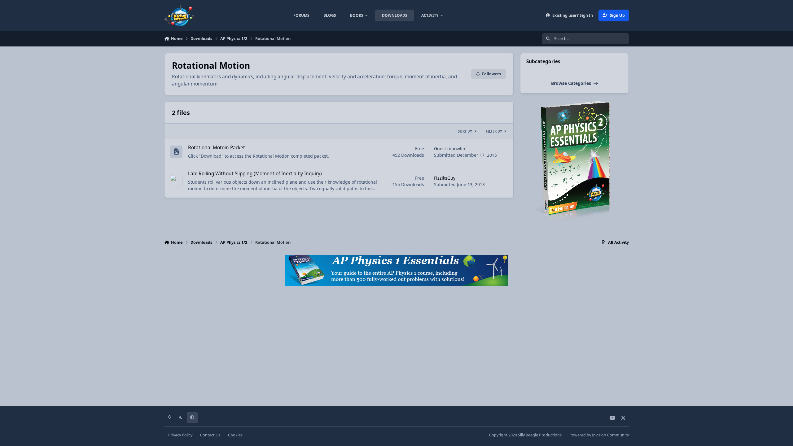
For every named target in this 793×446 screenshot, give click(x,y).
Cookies (235, 435)
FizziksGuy (444, 178)
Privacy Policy (180, 435)
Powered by (599, 435)
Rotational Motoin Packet (216, 147)
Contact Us (210, 435)
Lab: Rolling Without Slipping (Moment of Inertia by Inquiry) (255, 173)
